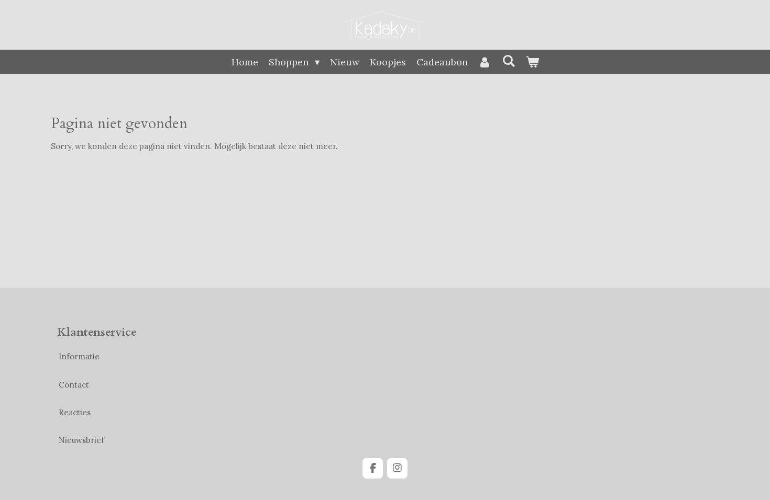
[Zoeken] (508, 61)
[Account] (485, 62)
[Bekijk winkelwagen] (532, 62)
